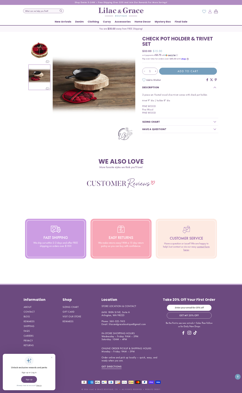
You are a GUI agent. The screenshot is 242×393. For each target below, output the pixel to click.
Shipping (29, 326)
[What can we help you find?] (61, 11)
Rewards (29, 321)
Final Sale (181, 21)
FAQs (27, 330)
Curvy (107, 21)
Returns (29, 345)
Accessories (123, 21)
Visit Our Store (72, 316)
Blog (27, 316)
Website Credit (152, 389)
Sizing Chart (71, 307)
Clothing (93, 21)
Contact (29, 311)
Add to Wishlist (153, 80)
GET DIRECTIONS (112, 366)
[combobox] (43, 11)
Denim (79, 21)
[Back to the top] (238, 377)
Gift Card (69, 311)
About (28, 307)
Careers (29, 335)
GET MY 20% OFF (189, 315)
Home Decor (143, 21)
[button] (216, 11)
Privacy (28, 340)
